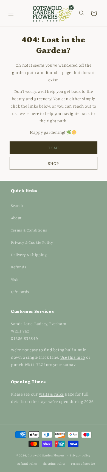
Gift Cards (20, 291)
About (16, 217)
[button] (11, 13)
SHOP (53, 163)
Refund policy (27, 463)
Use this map (72, 357)
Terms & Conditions (29, 230)
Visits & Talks (51, 394)
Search (17, 205)
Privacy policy (80, 455)
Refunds (18, 267)
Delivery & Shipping (29, 254)
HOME (53, 147)
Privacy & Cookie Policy (32, 242)
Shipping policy (54, 463)
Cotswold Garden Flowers (46, 455)
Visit (15, 279)
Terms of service (83, 463)
